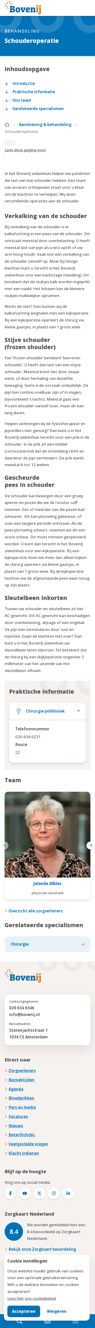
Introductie (23, 83)
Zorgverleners (22, 1070)
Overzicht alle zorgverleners (36, 911)
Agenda (16, 1089)
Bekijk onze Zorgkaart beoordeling (42, 1249)
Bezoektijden (22, 1079)
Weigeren (56, 1311)
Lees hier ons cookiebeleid (31, 1298)
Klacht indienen (24, 1153)
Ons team (21, 100)
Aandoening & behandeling (45, 124)
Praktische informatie (33, 91)
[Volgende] (90, 845)
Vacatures (18, 1116)
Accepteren (24, 1311)
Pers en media (22, 1107)
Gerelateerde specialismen (38, 108)
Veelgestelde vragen (28, 1144)
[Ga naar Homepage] (7, 124)
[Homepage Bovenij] (23, 8)
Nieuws (16, 1125)
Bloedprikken (21, 1098)
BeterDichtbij (22, 1134)
